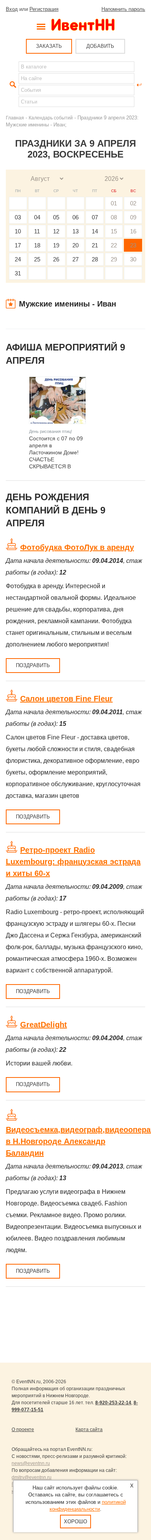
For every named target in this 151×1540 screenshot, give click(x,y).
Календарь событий (51, 117)
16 (133, 231)
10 (18, 231)
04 (37, 217)
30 (133, 259)
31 (18, 273)
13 (75, 231)
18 (37, 245)
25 (37, 259)
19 (56, 245)
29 (114, 259)
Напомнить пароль (123, 9)
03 (18, 217)
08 (114, 217)
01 (114, 203)
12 (56, 231)
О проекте (23, 1429)
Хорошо (75, 1521)
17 (18, 245)
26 (56, 259)
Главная (15, 117)
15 (114, 231)
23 (133, 245)
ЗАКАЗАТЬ (49, 46)
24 (18, 259)
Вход (12, 9)
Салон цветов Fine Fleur (66, 698)
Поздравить (33, 665)
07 (95, 217)
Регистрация (43, 9)
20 (75, 245)
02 (133, 203)
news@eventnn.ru (31, 1463)
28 (95, 259)
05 (56, 217)
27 (75, 259)
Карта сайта (89, 1429)
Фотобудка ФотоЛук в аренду (77, 547)
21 (95, 245)
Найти (12, 84)
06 (75, 217)
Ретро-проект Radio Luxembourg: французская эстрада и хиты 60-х (73, 862)
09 (133, 217)
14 (95, 231)
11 (37, 231)
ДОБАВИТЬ (100, 46)
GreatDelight (43, 1024)
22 (114, 245)
